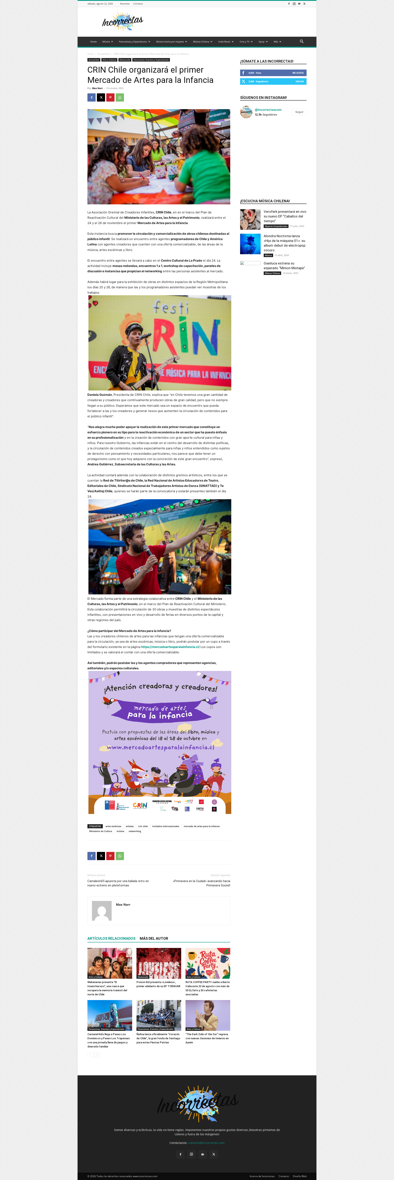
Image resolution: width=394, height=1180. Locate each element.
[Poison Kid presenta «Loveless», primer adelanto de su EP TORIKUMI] (158, 963)
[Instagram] (294, 3)
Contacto (138, 3)
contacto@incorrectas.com (206, 1143)
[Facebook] (289, 3)
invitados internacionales (165, 826)
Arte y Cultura (109, 59)
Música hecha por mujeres (170, 41)
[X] (304, 3)
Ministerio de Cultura (100, 831)
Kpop (262, 41)
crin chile (143, 826)
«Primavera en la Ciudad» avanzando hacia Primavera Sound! (201, 883)
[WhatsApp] (120, 97)
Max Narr (97, 88)
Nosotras (124, 3)
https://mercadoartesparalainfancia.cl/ (170, 647)
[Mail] (299, 3)
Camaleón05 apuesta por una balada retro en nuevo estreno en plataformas (118, 883)
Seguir (300, 81)
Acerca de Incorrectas (262, 1176)
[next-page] (96, 1054)
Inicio (90, 54)
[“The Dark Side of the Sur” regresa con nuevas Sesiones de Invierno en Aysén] (208, 1015)
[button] (302, 42)
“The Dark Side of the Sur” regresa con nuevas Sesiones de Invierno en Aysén (207, 1038)
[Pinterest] (110, 97)
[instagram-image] (251, 132)
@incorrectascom (268, 110)
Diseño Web (300, 1176)
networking (135, 831)
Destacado (125, 59)
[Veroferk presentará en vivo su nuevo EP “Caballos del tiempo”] (250, 219)
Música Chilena (201, 41)
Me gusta (298, 72)
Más (276, 41)
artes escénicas (113, 826)
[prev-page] (90, 1054)
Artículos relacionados (111, 938)
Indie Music (224, 41)
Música (106, 41)
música (120, 831)
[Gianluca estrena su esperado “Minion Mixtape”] (250, 271)
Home (93, 41)
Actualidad (103, 54)
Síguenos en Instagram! (263, 97)
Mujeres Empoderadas (276, 226)
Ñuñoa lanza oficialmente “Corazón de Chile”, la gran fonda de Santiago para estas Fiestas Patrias (158, 1038)
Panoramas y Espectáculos (133, 41)
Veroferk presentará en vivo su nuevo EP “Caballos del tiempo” (285, 216)
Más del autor (154, 938)
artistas (130, 826)
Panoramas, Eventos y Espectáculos (151, 59)
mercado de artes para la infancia (202, 826)
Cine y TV (245, 41)
